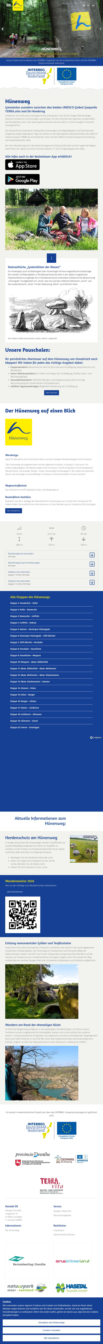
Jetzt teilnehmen (15, 892)
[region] (51, 773)
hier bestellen (13, 510)
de (84, 5)
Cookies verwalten (51, 1330)
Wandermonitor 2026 (19, 881)
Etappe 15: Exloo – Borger (22, 694)
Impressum (59, 1230)
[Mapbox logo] (96, 737)
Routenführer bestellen (18, 497)
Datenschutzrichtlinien (64, 1234)
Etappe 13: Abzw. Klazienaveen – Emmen (30, 681)
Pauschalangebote (62, 1215)
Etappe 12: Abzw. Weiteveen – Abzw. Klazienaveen (34, 675)
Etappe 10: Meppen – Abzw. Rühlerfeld (29, 662)
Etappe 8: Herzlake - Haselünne (25, 649)
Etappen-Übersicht (62, 1211)
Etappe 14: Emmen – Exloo (23, 688)
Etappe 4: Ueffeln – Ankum (23, 622)
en (93, 5)
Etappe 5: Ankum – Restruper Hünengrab (30, 629)
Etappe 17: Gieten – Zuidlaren (24, 708)
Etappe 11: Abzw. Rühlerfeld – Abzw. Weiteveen (33, 668)
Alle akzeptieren (51, 1338)
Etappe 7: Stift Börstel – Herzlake (26, 642)
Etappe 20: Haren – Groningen (24, 727)
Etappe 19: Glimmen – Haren (24, 721)
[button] (2, 29)
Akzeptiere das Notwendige (51, 1322)
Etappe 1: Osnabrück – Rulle (24, 603)
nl (88, 5)
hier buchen (51, 392)
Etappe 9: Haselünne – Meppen (25, 655)
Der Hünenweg (12, 1230)
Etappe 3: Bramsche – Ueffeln (24, 616)
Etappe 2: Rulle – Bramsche (23, 609)
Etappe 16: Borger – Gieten (23, 701)
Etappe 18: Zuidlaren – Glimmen (26, 714)
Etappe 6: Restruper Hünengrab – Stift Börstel (32, 636)
